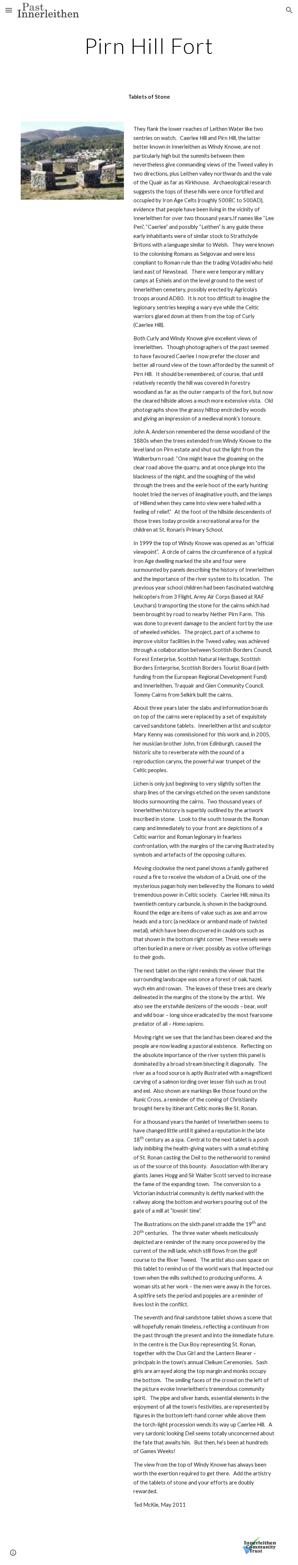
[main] (149, 45)
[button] (8, 10)
